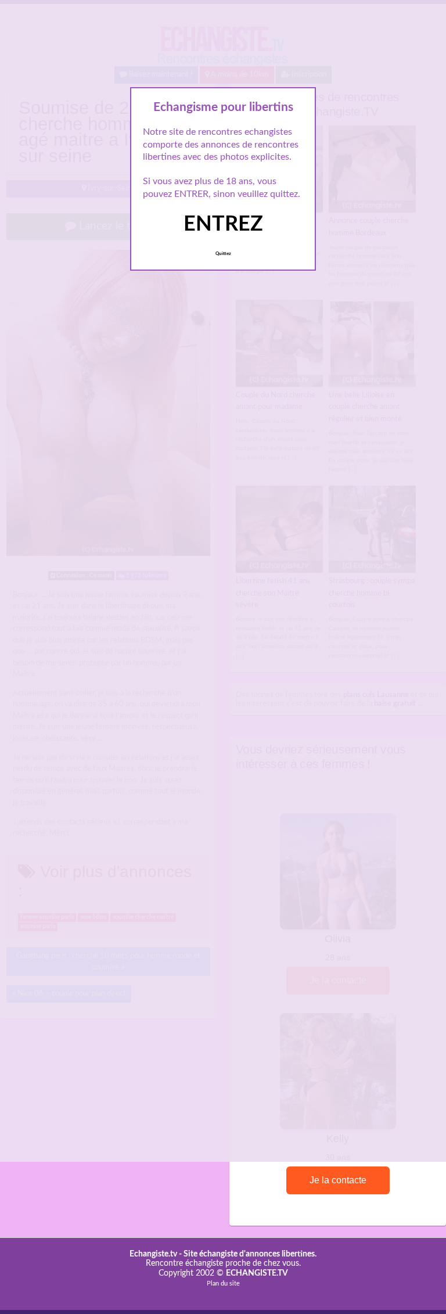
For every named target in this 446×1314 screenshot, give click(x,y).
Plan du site (223, 1283)
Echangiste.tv (153, 1254)
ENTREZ (223, 224)
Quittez (223, 254)
